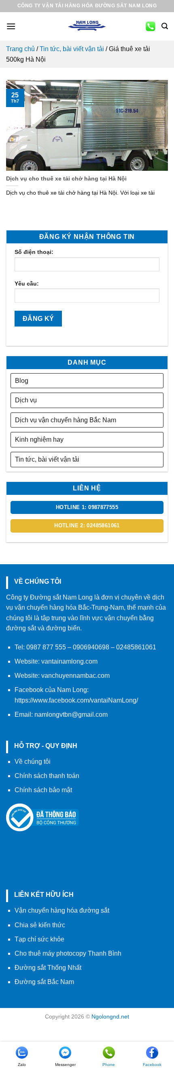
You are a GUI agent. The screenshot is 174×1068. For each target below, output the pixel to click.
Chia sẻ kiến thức (40, 925)
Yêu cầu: (27, 283)
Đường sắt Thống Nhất (48, 967)
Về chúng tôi (33, 761)
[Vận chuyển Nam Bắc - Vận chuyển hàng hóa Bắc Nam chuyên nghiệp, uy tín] (87, 26)
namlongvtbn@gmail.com (71, 714)
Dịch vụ (26, 400)
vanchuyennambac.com (75, 675)
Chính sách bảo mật (43, 789)
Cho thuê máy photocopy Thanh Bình (68, 953)
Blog (21, 380)
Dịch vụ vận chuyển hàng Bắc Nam (65, 420)
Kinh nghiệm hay (39, 439)
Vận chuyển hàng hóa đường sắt (62, 910)
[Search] (164, 26)
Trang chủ (20, 48)
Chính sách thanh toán (47, 775)
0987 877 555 (46, 647)
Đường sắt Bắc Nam (44, 981)
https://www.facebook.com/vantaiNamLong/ (76, 700)
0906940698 (91, 647)
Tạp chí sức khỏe (39, 939)
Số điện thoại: (34, 252)
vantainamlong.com (69, 661)
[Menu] (11, 26)
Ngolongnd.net (110, 1016)
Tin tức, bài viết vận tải (72, 48)
